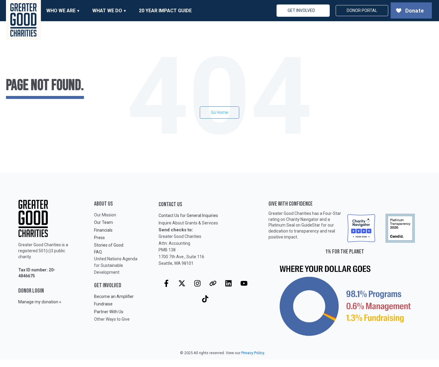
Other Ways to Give (112, 319)
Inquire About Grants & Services (188, 223)
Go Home (219, 112)
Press (99, 237)
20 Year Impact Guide (165, 10)
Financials (103, 230)
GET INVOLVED (301, 10)
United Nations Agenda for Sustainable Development (115, 265)
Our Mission (105, 214)
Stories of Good (108, 245)
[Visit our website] (213, 283)
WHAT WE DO (107, 10)
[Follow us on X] (182, 283)
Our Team (103, 222)
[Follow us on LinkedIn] (228, 283)
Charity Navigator (302, 219)
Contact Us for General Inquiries (188, 215)
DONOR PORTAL (362, 10)
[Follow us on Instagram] (197, 283)
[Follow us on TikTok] (205, 299)
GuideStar (310, 225)
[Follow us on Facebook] (166, 283)
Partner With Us (108, 311)
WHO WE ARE (61, 10)
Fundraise (103, 304)
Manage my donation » (39, 301)
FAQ (98, 252)
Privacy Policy (252, 353)
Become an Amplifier (114, 296)
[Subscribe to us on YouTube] (244, 283)
